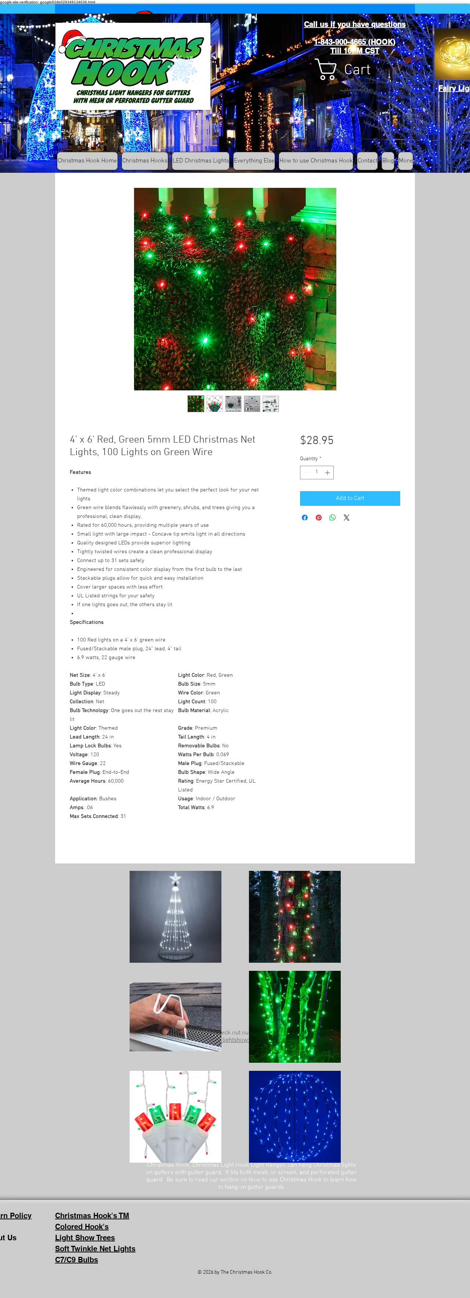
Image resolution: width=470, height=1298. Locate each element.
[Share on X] (346, 517)
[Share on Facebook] (304, 517)
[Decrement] (305, 472)
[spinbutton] (316, 472)
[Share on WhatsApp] (332, 517)
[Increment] (328, 472)
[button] (355, 69)
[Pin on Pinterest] (318, 517)
